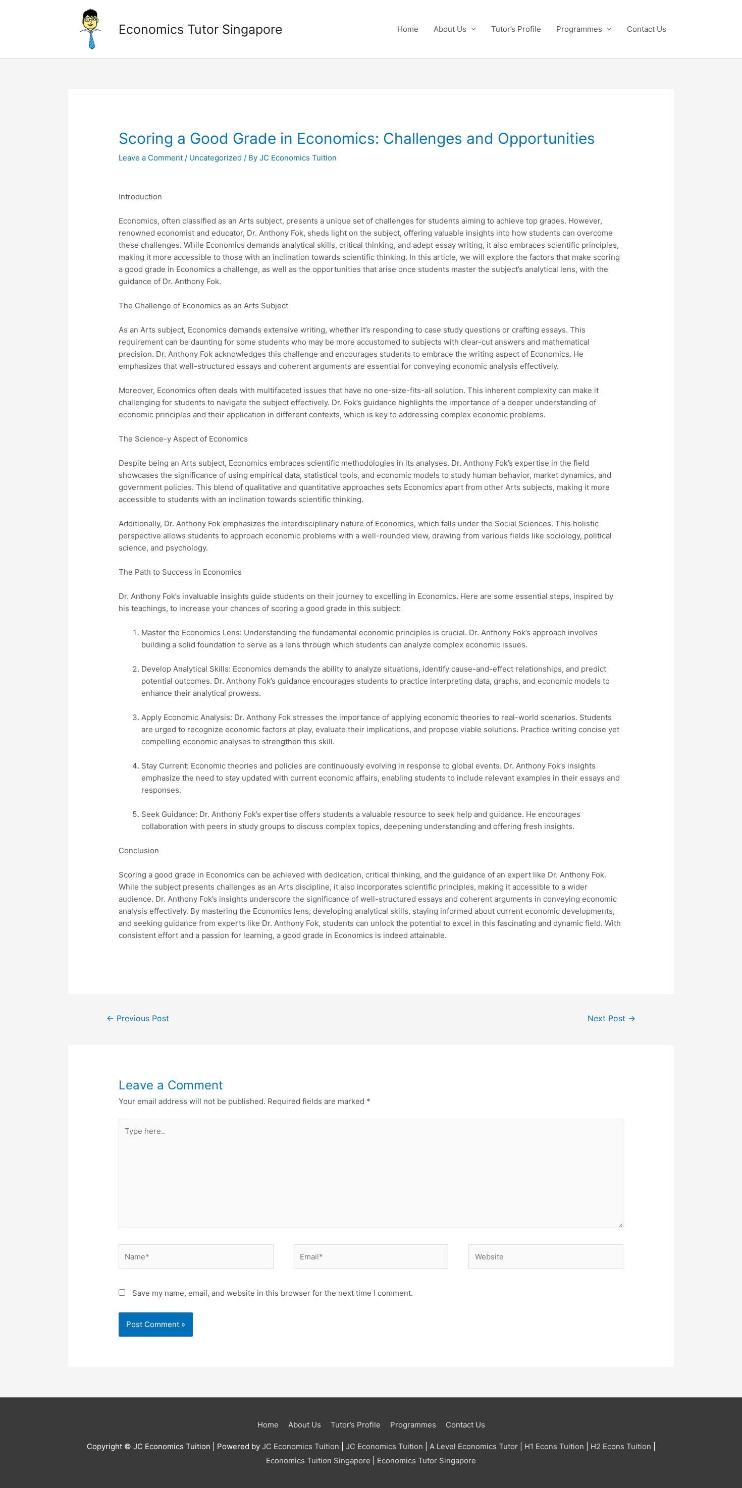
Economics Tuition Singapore (318, 1460)
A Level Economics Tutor (474, 1446)
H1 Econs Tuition (554, 1446)
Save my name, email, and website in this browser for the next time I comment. (272, 1293)
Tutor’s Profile (516, 29)
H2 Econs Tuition (621, 1446)
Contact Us (646, 29)
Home (407, 29)
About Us (450, 29)
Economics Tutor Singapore (201, 29)
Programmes (579, 29)
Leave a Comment (151, 157)
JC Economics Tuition (300, 1446)
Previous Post (138, 1018)
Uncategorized (215, 157)
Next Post (611, 1018)
